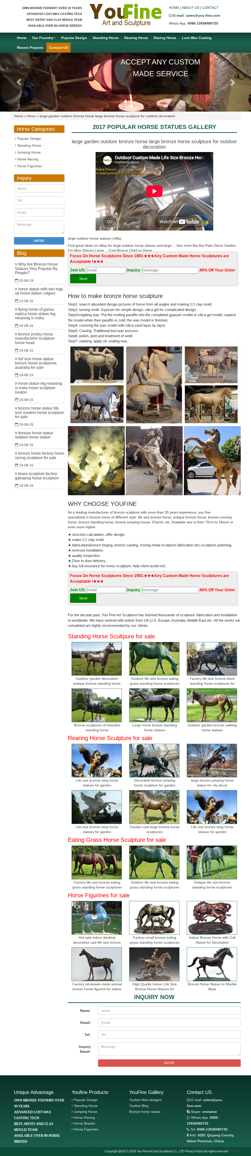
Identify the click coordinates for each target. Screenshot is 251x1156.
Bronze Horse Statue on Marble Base (212, 986)
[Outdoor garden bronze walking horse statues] (212, 705)
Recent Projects (30, 48)
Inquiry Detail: (85, 1049)
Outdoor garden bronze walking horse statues (212, 727)
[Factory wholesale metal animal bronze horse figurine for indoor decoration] (97, 964)
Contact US (58, 48)
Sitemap (235, 1151)
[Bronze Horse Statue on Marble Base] (212, 964)
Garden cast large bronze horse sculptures (154, 829)
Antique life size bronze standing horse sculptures (212, 884)
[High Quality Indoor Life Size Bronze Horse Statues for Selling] (154, 964)
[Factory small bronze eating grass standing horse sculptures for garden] (154, 918)
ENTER (169, 1063)
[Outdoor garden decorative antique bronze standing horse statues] (97, 659)
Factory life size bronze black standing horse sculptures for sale (212, 683)
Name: (85, 1011)
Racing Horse (165, 38)
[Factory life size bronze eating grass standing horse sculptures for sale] (97, 862)
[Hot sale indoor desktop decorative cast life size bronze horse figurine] (97, 918)
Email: (85, 1023)
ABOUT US (190, 8)
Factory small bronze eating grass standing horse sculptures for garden (154, 942)
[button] (19, 82)
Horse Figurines (29, 166)
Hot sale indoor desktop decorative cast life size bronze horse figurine (97, 942)
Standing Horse (106, 38)
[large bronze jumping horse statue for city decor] (212, 760)
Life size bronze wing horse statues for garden (97, 782)
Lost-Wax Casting (197, 38)
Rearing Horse (136, 38)
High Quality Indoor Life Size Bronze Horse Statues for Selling (155, 989)
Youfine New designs (145, 1100)
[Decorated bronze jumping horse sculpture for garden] (154, 760)
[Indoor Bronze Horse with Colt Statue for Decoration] (212, 918)
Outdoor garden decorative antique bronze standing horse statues (97, 683)
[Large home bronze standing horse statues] (154, 705)
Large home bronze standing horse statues (154, 727)
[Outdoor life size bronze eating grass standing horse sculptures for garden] (154, 659)
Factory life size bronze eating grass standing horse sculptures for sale (97, 887)
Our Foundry (42, 38)
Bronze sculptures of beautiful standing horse (97, 727)
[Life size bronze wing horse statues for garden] (97, 760)
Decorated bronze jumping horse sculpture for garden (154, 782)
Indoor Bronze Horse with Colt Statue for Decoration (212, 940)
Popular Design (74, 38)
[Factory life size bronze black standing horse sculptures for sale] (212, 659)
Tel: (88, 1035)
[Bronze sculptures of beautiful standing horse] (97, 705)
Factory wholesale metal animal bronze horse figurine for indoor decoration (97, 989)
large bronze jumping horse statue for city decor (212, 782)
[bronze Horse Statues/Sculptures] (125, 15)
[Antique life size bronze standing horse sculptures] (212, 862)
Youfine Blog (139, 1106)
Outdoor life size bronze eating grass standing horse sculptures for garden (154, 683)
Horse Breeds (84, 1123)
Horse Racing (27, 159)
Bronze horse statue (145, 1112)
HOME (174, 8)
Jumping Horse (28, 152)
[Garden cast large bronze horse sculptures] (154, 807)
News (31, 116)
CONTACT (210, 8)
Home (21, 38)
